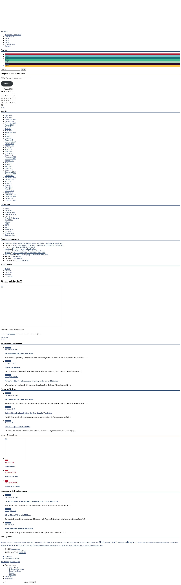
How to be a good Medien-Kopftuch (23, 247)
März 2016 (8, 151)
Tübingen (76, 545)
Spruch (56, 545)
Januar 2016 (9, 155)
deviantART (9, 276)
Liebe (143, 542)
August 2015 (9, 161)
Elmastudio (22, 553)
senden (7, 84)
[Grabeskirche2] (31, 326)
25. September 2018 (11, 377)
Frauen (64, 542)
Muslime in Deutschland (13, 35)
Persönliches (9, 229)
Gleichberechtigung (93, 542)
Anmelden (8, 576)
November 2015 (10, 157)
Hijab (101, 542)
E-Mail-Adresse (6, 78)
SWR (60, 545)
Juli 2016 (8, 147)
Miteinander (175, 542)
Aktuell (7, 38)
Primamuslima (90, 17)
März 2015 (8, 168)
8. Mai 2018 (9, 422)
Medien (155, 542)
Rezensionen (9, 231)
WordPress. (23, 551)
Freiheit (69, 542)
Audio (7, 66)
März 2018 (8, 131)
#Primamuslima (6, 542)
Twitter (7, 269)
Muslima (3, 545)
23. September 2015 (11, 482)
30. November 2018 (11, 349)
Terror (63, 545)
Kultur (7, 42)
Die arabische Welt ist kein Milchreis (18, 515)
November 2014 (10, 174)
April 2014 (8, 187)
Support (11, 573)
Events (7, 216)
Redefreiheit (17, 256)
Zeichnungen (9, 233)
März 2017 (8, 138)
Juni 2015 (8, 162)
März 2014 (8, 189)
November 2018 (10, 119)
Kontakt (7, 46)
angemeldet (11, 334)
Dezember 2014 (10, 172)
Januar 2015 (9, 170)
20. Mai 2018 (9, 524)
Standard (8, 347)
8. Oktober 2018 (10, 363)
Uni (83, 545)
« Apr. (3, 107)
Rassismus (43, 545)
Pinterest (8, 274)
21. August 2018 (10, 511)
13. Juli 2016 (9, 462)
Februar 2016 (9, 153)
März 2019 (8, 117)
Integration (107, 542)
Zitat (6, 58)
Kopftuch (132, 542)
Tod (66, 545)
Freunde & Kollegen (12, 218)
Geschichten (9, 220)
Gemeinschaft (83, 542)
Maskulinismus (149, 542)
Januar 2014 (9, 193)
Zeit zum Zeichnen (23, 260)
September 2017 (10, 132)
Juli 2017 (8, 134)
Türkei (80, 545)
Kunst (7, 40)
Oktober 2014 (9, 176)
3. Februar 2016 (10, 472)
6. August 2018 (10, 409)
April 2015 (8, 166)
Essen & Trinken (10, 214)
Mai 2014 (8, 185)
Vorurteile (92, 545)
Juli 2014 (8, 181)
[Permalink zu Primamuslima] (15, 458)
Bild (6, 54)
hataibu (7, 243)
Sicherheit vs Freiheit (12, 487)
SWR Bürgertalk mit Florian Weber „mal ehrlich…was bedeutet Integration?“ (37, 243)
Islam (7, 224)
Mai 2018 (8, 129)
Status (7, 60)
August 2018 (9, 125)
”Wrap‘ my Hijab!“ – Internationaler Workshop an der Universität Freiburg (32, 381)
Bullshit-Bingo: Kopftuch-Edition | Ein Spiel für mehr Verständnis (28, 413)
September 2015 (10, 159)
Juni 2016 (8, 149)
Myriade (8, 253)
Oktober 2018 (9, 121)
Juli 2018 (8, 127)
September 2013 (10, 200)
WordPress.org (14, 567)
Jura (125, 542)
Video (7, 64)
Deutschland (50, 542)
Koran (139, 542)
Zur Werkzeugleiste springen (10, 562)
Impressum (8, 556)
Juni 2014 (8, 183)
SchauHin (52, 545)
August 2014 (9, 179)
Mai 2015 (8, 164)
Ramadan (37, 545)
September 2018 (10, 123)
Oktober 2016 (9, 144)
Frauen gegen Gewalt (12, 367)
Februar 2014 (9, 191)
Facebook (8, 271)
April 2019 (8, 115)
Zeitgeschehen (10, 235)
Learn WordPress (15, 571)
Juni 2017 (8, 136)
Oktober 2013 (9, 198)
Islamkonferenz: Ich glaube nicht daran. (19, 354)
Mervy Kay (169, 542)
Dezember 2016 (10, 142)
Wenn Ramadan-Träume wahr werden (19, 528)
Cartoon (37, 542)
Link (6, 62)
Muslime (10, 545)
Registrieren (9, 578)
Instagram (8, 272)
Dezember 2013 (10, 194)
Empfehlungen (10, 44)
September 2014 (10, 178)
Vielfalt (87, 545)
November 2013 (10, 196)
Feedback (12, 575)
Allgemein (8, 210)
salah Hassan (9, 255)
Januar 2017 (9, 140)
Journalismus (121, 542)
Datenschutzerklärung (12, 558)
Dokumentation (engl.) (16, 569)
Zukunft (101, 545)
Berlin (28, 542)
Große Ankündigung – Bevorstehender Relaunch (28, 251)
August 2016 (9, 146)
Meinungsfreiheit (161, 542)
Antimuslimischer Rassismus (19, 542)
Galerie (7, 56)
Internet (7, 222)
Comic (42, 542)
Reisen (47, 545)
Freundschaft (75, 542)
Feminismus (58, 542)
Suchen (26, 582)
